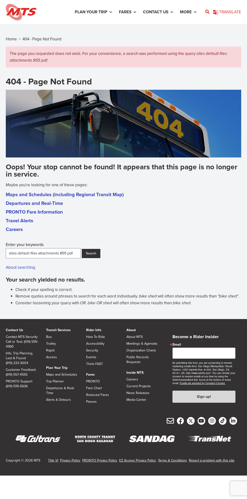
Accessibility (95, 343)
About (131, 330)
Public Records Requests (137, 360)
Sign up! (204, 396)
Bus (49, 337)
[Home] (21, 12)
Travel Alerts (19, 220)
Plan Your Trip (57, 367)
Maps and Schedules (61, 374)
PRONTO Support (19, 381)
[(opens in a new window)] (38, 439)
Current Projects (138, 386)
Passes (91, 401)
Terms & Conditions (172, 460)
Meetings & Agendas (142, 343)
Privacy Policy (70, 460)
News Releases (138, 393)
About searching (20, 267)
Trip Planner (55, 381)
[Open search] (207, 12)
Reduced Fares (97, 395)
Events (91, 357)
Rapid (50, 350)
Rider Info (93, 330)
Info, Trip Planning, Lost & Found (19, 356)
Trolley (51, 343)
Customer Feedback (21, 369)
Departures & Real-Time (60, 390)
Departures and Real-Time (34, 203)
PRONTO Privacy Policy (99, 460)
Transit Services (58, 330)
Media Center (136, 399)
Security (92, 350)
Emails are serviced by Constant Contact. (203, 383)
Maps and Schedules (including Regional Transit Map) (65, 194)
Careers (14, 229)
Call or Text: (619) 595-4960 (22, 344)
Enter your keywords (25, 245)
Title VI (53, 460)
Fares (90, 374)
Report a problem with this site (211, 460)
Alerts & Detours (58, 399)
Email (176, 344)
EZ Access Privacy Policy (137, 460)
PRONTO (93, 381)
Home (11, 39)
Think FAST (94, 364)
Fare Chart (94, 388)
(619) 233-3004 (17, 363)
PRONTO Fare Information (34, 212)
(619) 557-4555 (16, 374)
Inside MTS (135, 372)
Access (51, 357)
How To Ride (95, 337)
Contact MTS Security (22, 337)
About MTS (134, 337)
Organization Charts (141, 350)
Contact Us (14, 330)
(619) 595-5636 (17, 386)
